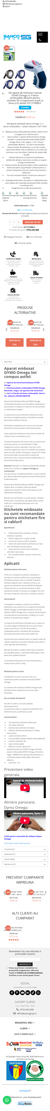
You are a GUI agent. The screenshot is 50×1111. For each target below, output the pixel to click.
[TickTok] (33, 992)
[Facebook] (11, 992)
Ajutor (7, 6)
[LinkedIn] (27, 992)
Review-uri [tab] (9, 864)
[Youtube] (22, 992)
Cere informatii (35, 237)
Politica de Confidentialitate (30, 973)
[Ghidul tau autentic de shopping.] (25, 1091)
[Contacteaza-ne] (40, 40)
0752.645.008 (10, 1)
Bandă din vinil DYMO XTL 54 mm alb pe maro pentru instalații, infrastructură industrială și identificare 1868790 (37, 893)
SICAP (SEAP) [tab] (9, 859)
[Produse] (40, 35)
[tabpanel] (25, 67)
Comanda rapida (24, 243)
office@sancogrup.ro (13, 4)
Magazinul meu (24, 1022)
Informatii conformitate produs (17, 843)
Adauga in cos (33, 222)
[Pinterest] (17, 992)
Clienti (24, 1028)
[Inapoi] (2, 93)
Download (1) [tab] (9, 854)
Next (45, 70)
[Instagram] (38, 992)
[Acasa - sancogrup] (17, 37)
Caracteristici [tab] (9, 849)
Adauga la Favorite (14, 237)
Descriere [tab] (8, 361)
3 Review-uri (31, 111)
